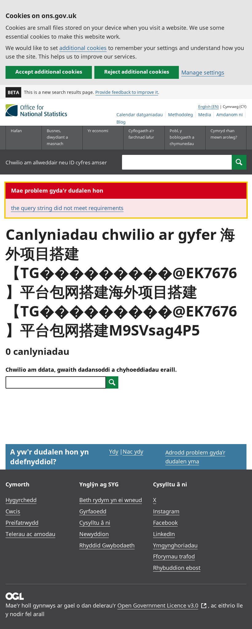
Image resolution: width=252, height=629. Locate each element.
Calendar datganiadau (139, 114)
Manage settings (202, 72)
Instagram (166, 511)
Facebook (165, 522)
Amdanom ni (229, 114)
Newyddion (94, 534)
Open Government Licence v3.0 (157, 605)
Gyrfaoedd (92, 511)
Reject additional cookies (136, 71)
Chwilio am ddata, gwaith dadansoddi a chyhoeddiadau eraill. (91, 369)
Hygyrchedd (21, 500)
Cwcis (13, 511)
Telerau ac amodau (30, 534)
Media (204, 114)
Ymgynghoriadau (175, 545)
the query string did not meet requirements (67, 208)
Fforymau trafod (174, 556)
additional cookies (83, 48)
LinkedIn (164, 534)
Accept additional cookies (48, 71)
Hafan (16, 130)
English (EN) (208, 106)
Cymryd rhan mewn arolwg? (224, 134)
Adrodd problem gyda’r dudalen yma (195, 457)
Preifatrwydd (22, 522)
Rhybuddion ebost (176, 567)
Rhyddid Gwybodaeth (107, 545)
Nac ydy (133, 451)
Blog (121, 122)
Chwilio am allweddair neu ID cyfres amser (56, 162)
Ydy (113, 451)
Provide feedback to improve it (126, 92)
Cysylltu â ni (94, 522)
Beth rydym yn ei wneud (110, 500)
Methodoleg (180, 114)
